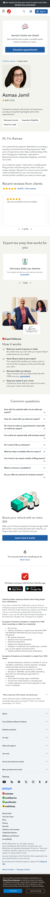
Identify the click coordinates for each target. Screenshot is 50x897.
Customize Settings (35, 891)
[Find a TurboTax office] (30, 11)
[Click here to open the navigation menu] (3, 11)
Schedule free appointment (25, 5)
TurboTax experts (8, 61)
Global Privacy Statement (11, 880)
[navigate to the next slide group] (31, 229)
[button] (25, 695)
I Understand (13, 891)
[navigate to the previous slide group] (19, 229)
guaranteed (24, 275)
